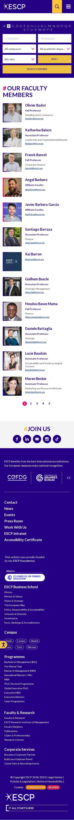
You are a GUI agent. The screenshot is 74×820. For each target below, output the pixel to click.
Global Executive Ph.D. (16, 688)
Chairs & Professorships (17, 735)
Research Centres (14, 739)
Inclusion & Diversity (15, 613)
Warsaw (32, 647)
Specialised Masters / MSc (18, 675)
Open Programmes (14, 701)
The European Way (14, 605)
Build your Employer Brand (18, 759)
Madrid (34, 640)
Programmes (14, 657)
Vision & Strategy (13, 600)
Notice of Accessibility (49, 781)
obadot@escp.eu (34, 118)
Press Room (13, 521)
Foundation (36, 787)
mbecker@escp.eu (35, 392)
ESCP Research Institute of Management (26, 722)
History (8, 592)
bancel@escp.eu (34, 168)
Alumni (54, 787)
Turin (19, 647)
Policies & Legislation (22, 781)
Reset (54, 59)
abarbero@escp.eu (35, 189)
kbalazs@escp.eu (34, 143)
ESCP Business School (21, 587)
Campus (10, 632)
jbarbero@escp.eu (35, 214)
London (21, 640)
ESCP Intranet (15, 533)
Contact (10, 502)
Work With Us (15, 527)
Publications (11, 731)
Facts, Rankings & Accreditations (22, 622)
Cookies (18, 787)
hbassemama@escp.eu (37, 316)
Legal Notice (55, 777)
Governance (11, 618)
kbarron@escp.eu (34, 259)
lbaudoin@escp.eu (35, 369)
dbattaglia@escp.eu (35, 341)
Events (9, 515)
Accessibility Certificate (23, 540)
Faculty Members (13, 726)
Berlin (9, 640)
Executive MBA (12, 692)
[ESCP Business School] (13, 6)
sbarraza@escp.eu (35, 242)
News (8, 508)
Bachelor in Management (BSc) (20, 661)
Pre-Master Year (13, 666)
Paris (8, 647)
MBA (7, 679)
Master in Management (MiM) (20, 670)
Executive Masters (14, 696)
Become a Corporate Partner (19, 754)
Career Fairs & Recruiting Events (21, 763)
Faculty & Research (19, 713)
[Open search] (57, 6)
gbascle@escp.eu (34, 292)
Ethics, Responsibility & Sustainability (24, 609)
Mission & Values (13, 596)
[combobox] (19, 48)
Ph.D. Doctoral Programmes (19, 683)
